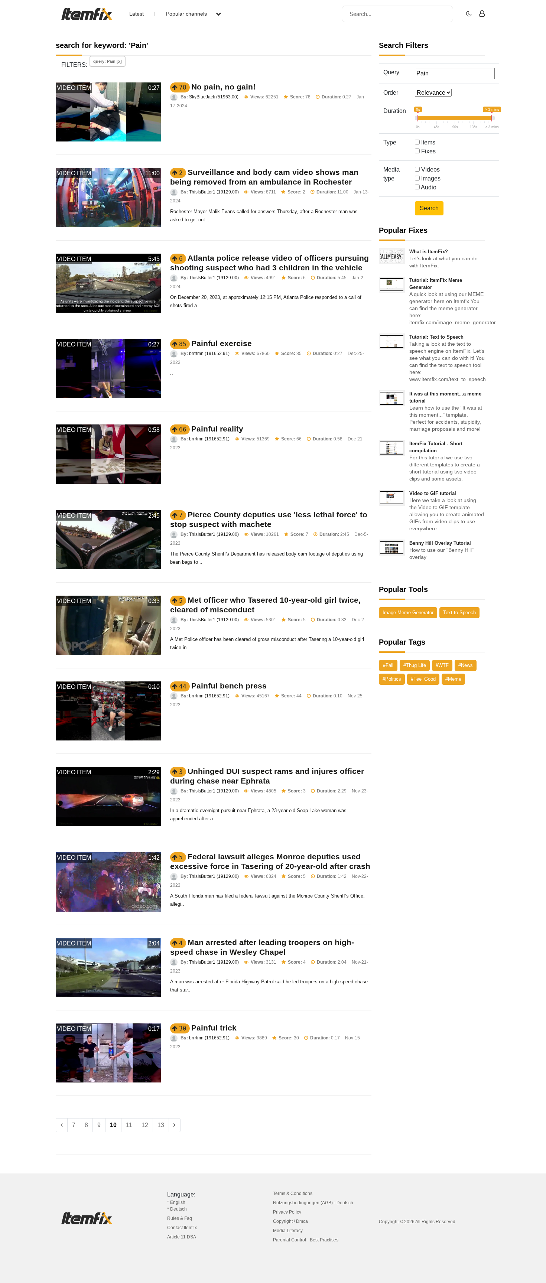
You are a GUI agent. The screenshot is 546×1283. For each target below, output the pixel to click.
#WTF (442, 665)
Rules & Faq (179, 1218)
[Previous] (62, 1125)
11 (129, 1125)
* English (176, 1202)
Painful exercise (221, 343)
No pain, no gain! (223, 86)
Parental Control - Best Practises (305, 1240)
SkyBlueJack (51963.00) (213, 97)
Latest (136, 14)
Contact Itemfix (182, 1227)
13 (160, 1125)
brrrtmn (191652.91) (209, 353)
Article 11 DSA (181, 1237)
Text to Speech (459, 612)
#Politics (392, 679)
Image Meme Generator (408, 612)
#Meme (453, 679)
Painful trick (214, 1027)
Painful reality (217, 428)
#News (465, 665)
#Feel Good (423, 679)
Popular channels (187, 14)
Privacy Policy (287, 1212)
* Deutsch (177, 1209)
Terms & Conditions (292, 1193)
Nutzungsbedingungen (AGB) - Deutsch (313, 1202)
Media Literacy (288, 1230)
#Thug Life (414, 665)
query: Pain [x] (107, 61)
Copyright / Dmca (290, 1221)
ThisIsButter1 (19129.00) (214, 192)
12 (145, 1125)
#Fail (388, 665)
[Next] (175, 1125)
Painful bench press (229, 685)
